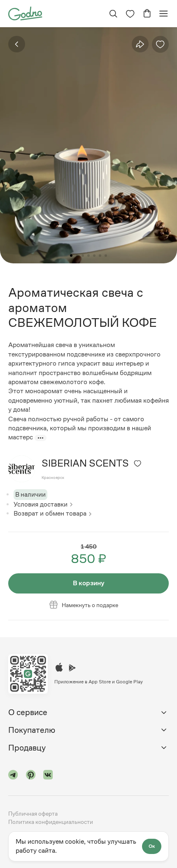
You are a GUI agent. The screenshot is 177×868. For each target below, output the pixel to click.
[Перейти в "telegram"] (13, 776)
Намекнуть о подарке (90, 605)
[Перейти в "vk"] (48, 776)
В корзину (89, 583)
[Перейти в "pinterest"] (31, 776)
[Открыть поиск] (113, 14)
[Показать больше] (41, 438)
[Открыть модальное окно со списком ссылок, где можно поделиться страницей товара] (140, 44)
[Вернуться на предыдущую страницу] (16, 44)
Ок (152, 846)
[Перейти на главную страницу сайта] (25, 13)
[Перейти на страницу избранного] (130, 14)
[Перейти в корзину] (147, 14)
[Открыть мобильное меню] (163, 14)
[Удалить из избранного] (160, 44)
